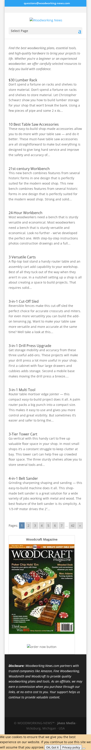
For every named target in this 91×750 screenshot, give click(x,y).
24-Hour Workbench (25, 212)
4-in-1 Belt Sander (23, 478)
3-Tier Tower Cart (23, 434)
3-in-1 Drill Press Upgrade (30, 345)
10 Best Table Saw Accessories (34, 124)
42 (72, 525)
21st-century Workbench (29, 168)
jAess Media (66, 723)
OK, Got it (52, 747)
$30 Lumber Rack (23, 80)
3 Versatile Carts (22, 257)
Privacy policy (71, 747)
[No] (83, 748)
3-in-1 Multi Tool (22, 389)
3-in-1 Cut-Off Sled (24, 301)
